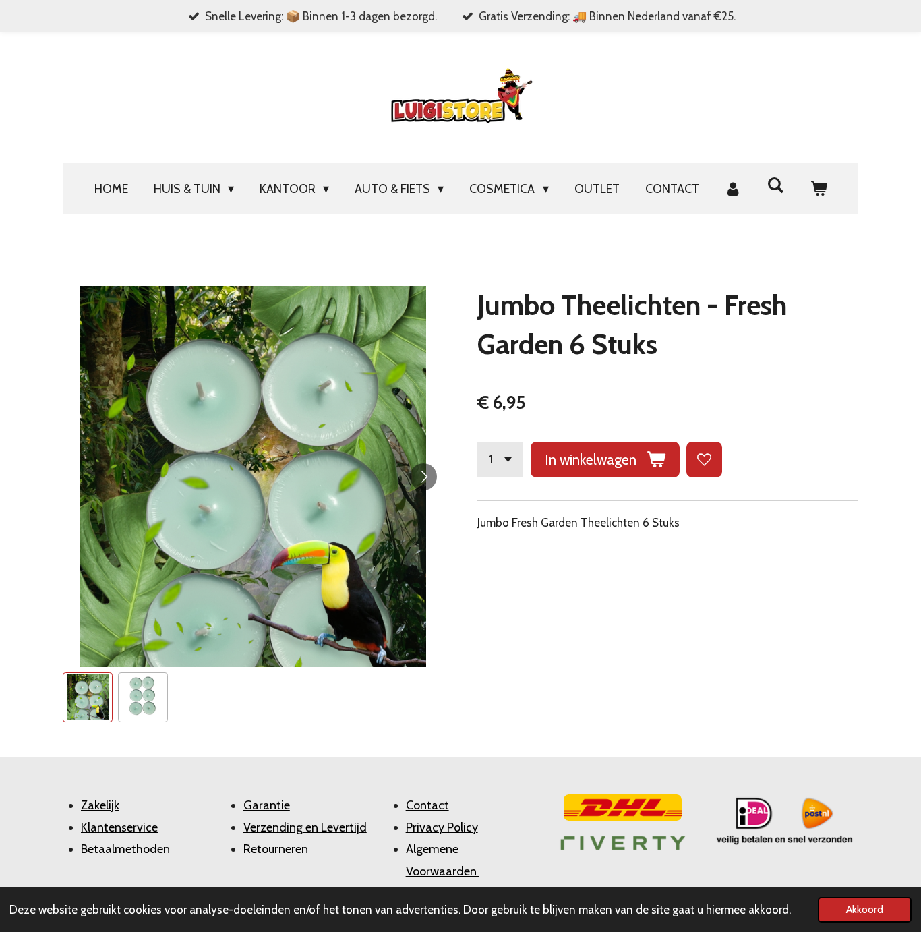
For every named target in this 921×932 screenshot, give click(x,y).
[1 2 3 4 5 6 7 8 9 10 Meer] (500, 459)
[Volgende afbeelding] (423, 476)
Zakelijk (100, 805)
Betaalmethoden (125, 849)
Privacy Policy (442, 827)
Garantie (266, 805)
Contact (427, 805)
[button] (88, 697)
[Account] (733, 189)
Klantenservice (119, 827)
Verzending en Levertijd (305, 827)
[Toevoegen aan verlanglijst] (704, 459)
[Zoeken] (776, 185)
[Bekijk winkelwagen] (818, 189)
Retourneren (275, 849)
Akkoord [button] (864, 909)
